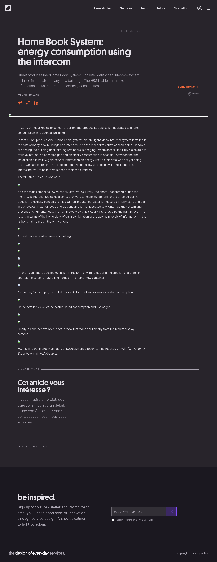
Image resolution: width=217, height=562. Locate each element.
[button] (199, 8)
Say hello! (180, 8)
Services (126, 8)
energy (195, 93)
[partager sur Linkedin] (35, 103)
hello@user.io (48, 353)
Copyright (183, 553)
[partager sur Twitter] (28, 103)
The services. (37, 553)
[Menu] (209, 8)
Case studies (102, 8)
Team (144, 8)
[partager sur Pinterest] (21, 103)
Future (161, 8)
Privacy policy (199, 553)
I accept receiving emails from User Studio (135, 520)
